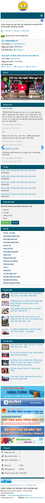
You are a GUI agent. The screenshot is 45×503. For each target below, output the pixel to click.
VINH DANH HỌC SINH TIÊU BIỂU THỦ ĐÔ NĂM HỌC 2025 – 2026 (26, 346)
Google (6, 213)
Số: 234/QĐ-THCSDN (10, 149)
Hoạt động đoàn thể (10, 239)
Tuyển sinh (7, 255)
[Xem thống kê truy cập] (6, 481)
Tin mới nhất (7, 290)
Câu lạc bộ (7, 245)
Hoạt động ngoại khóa (11, 242)
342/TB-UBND (7, 108)
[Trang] (2, 31)
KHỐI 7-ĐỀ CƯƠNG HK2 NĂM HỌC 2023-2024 (18, 182)
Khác (5, 218)
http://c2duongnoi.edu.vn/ (34, 498)
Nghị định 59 (15, 59)
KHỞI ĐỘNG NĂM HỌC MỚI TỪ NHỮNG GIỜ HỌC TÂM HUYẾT (25, 310)
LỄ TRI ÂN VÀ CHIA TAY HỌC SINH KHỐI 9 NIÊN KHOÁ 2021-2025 (26, 354)
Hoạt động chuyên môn (11, 236)
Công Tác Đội (8, 249)
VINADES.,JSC (31, 485)
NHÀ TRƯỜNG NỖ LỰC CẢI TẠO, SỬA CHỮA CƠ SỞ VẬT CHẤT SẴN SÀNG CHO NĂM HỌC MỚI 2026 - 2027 (26, 319)
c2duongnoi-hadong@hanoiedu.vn (19, 495)
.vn (13, 498)
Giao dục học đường (10, 261)
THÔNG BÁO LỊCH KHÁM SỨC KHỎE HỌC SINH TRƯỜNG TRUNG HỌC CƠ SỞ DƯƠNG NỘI (26, 303)
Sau (41, 147)
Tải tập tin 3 (32, 67)
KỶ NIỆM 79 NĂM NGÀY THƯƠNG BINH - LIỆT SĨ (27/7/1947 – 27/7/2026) (26, 330)
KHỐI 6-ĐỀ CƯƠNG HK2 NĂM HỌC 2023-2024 (18, 176)
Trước (3, 147)
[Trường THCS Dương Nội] (22, 6)
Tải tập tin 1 (7, 67)
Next (40, 87)
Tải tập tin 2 (20, 67)
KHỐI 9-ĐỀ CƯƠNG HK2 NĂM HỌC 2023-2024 (18, 188)
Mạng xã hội (8, 215)
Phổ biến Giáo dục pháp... (12, 277)
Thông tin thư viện (9, 258)
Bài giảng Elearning (10, 280)
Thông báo (7, 270)
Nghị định (25, 31)
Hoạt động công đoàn (10, 252)
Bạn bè (6, 210)
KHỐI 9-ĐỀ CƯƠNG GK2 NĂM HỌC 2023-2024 (18, 194)
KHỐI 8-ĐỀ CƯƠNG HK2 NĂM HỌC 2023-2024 (18, 170)
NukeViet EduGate (14, 485)
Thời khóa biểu (8, 264)
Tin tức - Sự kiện (9, 233)
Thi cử (5, 267)
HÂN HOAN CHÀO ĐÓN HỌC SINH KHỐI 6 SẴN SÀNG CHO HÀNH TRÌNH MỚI (26, 295)
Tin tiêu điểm (8, 341)
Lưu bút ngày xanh (9, 273)
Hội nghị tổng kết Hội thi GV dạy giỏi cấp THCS (25, 369)
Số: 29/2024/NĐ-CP (18, 44)
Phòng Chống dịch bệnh (11, 283)
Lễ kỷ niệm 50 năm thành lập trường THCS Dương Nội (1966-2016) (26, 378)
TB (3, 132)
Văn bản (8, 31)
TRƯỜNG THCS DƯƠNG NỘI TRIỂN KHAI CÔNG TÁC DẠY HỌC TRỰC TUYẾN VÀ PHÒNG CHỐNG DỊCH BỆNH (26, 362)
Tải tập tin (19, 50)
